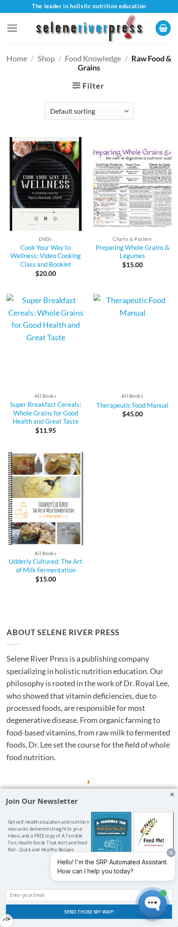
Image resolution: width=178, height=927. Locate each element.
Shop (46, 58)
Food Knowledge (93, 58)
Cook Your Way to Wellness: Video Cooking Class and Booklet (45, 255)
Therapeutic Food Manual (132, 405)
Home (16, 58)
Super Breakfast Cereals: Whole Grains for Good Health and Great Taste (45, 412)
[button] (12, 28)
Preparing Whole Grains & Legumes (132, 251)
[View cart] (163, 28)
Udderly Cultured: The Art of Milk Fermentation (46, 565)
